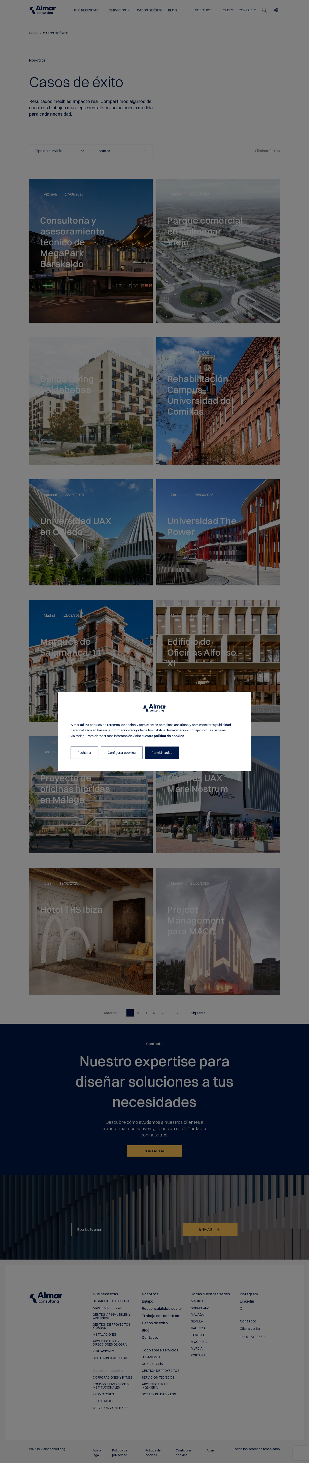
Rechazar (84, 753)
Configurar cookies (122, 753)
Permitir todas (162, 753)
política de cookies (169, 736)
